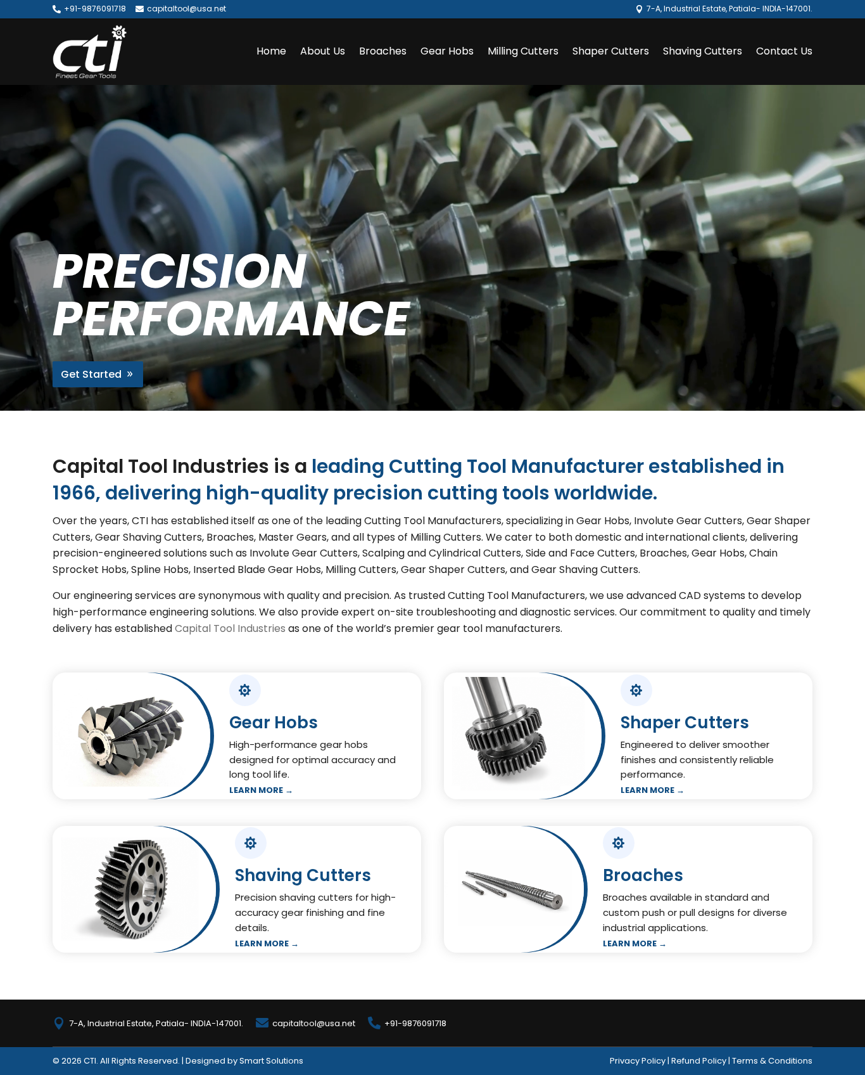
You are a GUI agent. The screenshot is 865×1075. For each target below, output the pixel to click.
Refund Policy (698, 1061)
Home (271, 51)
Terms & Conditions (772, 1061)
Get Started (91, 374)
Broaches (383, 51)
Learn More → (261, 790)
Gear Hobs (447, 51)
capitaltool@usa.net (186, 8)
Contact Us (784, 51)
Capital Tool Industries (230, 628)
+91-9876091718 (95, 8)
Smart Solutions (271, 1061)
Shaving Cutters (702, 51)
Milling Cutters (523, 51)
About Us (322, 51)
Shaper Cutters (610, 51)
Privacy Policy (638, 1061)
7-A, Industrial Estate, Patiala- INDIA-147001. (156, 1023)
